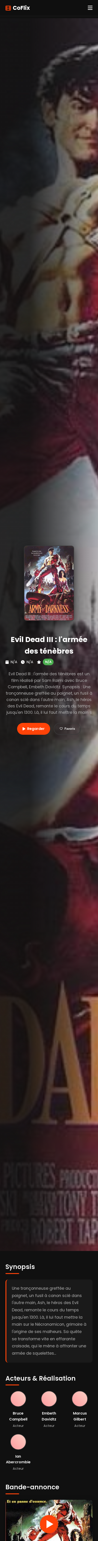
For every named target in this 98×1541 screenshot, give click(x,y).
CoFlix (21, 8)
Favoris (69, 728)
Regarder (36, 728)
